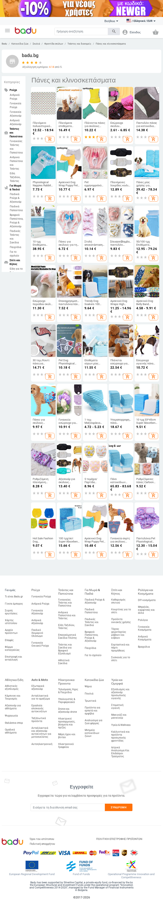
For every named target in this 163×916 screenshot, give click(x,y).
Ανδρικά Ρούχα (15, 96)
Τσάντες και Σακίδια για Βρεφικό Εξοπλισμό (65, 649)
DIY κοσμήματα (147, 600)
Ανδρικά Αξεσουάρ (15, 122)
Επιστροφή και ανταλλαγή (13, 658)
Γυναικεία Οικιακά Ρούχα (40, 644)
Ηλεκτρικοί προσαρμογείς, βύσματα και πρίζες (66, 723)
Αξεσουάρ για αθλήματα (13, 707)
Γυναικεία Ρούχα (15, 105)
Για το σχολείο (14, 253)
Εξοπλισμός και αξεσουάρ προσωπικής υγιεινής (120, 694)
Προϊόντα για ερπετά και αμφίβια (92, 710)
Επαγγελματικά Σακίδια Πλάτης (67, 636)
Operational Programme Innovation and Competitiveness (131, 876)
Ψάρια (88, 686)
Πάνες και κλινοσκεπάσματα (111, 43)
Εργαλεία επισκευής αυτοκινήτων (39, 708)
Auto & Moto (39, 680)
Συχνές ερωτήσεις (11, 612)
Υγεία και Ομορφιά (117, 681)
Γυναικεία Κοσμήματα (144, 628)
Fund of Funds (81, 874)
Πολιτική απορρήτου (42, 843)
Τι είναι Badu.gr (14, 596)
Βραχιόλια (144, 646)
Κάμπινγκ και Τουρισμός (12, 697)
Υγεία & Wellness (121, 725)
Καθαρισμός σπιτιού (118, 601)
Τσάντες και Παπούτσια (65, 591)
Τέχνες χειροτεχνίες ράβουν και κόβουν (118, 633)
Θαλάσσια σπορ (14, 722)
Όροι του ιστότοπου (42, 839)
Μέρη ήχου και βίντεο (66, 736)
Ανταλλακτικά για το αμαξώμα (40, 697)
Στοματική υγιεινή (117, 707)
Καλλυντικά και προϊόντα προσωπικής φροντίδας (120, 736)
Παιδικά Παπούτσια (16, 208)
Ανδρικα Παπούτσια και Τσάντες (16, 163)
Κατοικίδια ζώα (19, 43)
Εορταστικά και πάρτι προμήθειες (120, 647)
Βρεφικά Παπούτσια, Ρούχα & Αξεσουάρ (16, 220)
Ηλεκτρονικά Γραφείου (66, 746)
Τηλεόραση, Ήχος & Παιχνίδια (68, 691)
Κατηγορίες (12, 82)
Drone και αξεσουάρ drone (67, 710)
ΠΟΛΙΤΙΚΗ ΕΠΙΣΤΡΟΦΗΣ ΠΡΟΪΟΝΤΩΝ (119, 839)
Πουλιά (89, 693)
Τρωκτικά (90, 700)
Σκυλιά (36, 43)
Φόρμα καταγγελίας (12, 648)
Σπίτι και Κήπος (116, 591)
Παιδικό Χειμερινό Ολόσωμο (37, 633)
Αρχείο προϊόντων (11, 631)
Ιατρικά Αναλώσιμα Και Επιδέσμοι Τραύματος (120, 752)
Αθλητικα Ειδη (14, 680)
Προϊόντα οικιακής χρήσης (121, 621)
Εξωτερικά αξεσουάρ (37, 687)
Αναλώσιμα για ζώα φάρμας (93, 722)
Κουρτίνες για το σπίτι (121, 611)
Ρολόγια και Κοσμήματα (145, 591)
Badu (4, 43)
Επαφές (9, 640)
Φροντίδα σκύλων (53, 43)
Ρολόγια (143, 620)
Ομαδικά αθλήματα (11, 731)
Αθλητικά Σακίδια (63, 662)
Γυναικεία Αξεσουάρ (15, 113)
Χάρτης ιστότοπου (11, 622)
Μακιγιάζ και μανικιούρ (118, 716)
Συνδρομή (119, 807)
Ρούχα (35, 590)
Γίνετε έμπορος (14, 603)
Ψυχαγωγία (11, 715)
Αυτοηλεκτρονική (41, 744)
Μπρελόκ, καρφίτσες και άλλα (146, 609)
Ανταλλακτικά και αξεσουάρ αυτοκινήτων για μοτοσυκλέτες (41, 732)
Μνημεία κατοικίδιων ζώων (92, 733)
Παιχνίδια (15, 247)
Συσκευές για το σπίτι (120, 659)
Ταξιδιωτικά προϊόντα (38, 720)
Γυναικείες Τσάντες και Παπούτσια (16, 147)
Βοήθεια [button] (109, 21)
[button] (7, 30)
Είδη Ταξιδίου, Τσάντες (15, 177)
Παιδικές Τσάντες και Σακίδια (15, 237)
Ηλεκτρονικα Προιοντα (66, 681)
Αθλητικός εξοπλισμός (11, 687)
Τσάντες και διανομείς (79, 43)
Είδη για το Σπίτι (16, 270)
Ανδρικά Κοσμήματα (144, 638)
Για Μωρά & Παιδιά (92, 591)
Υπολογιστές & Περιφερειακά (66, 701)
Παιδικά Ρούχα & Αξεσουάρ (15, 198)
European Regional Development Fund (32, 874)
